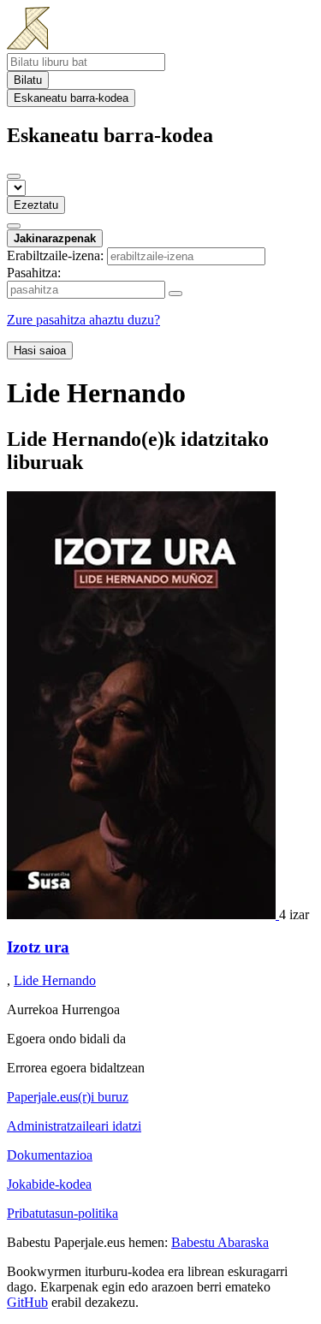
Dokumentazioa (49, 1155)
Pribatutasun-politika (62, 1213)
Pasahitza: (34, 272)
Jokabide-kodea (49, 1184)
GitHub (27, 1302)
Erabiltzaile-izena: (55, 255)
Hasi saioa (40, 350)
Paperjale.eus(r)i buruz (67, 1096)
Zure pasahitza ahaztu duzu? (83, 319)
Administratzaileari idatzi (74, 1126)
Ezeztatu (36, 205)
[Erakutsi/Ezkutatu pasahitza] (175, 293)
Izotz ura (38, 947)
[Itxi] (14, 176)
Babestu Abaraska (220, 1242)
